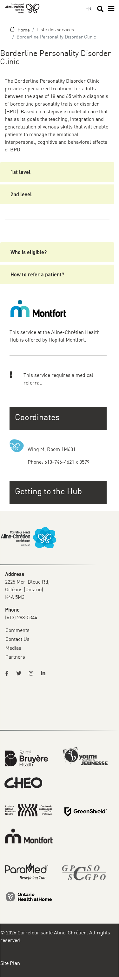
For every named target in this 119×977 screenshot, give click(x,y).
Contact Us (17, 639)
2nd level (21, 194)
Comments (17, 630)
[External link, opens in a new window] (26, 758)
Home (23, 29)
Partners (15, 657)
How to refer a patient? (37, 274)
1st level (20, 172)
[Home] (22, 8)
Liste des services (55, 29)
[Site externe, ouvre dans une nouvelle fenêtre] (8, 673)
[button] (58, 491)
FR (88, 8)
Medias (13, 648)
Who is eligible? (28, 252)
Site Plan (10, 963)
